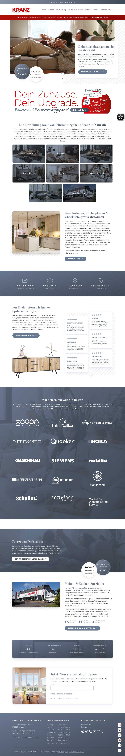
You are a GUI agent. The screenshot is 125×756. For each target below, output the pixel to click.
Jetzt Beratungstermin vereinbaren (63, 2)
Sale (89, 10)
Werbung (62, 10)
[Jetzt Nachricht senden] (82, 731)
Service (96, 10)
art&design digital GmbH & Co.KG (71, 752)
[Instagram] (90, 731)
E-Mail (52, 685)
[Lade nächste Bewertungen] (91, 375)
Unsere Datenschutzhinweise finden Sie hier (65, 698)
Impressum (85, 727)
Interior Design (107, 10)
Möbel (43, 10)
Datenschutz (86, 725)
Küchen (51, 10)
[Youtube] (94, 731)
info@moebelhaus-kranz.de (28, 737)
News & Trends (77, 10)
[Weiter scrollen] (62, 79)
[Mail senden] (98, 731)
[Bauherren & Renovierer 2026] (62, 101)
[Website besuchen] (27, 422)
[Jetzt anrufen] (102, 731)
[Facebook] (86, 731)
